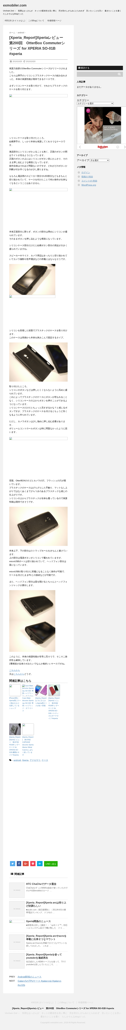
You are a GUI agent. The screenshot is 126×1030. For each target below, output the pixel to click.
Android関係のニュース (29, 976)
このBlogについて (36, 20)
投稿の (87, 176)
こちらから (14, 670)
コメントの (89, 181)
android (17, 760)
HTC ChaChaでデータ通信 (41, 884)
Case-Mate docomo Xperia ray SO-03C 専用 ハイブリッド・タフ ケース (27, 704)
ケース (45, 760)
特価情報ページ (54, 20)
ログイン (85, 172)
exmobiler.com (15, 5)
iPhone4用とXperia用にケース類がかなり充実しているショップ (15, 703)
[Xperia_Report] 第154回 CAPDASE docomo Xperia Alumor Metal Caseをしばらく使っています (27, 746)
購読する (84, 68)
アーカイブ (83, 160)
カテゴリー (83, 100)
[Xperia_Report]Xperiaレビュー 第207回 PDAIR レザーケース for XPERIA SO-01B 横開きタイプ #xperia (14, 746)
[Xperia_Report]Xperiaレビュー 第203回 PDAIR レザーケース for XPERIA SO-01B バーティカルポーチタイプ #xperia (54, 708)
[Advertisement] (35, 789)
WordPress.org (88, 185)
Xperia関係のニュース (38, 921)
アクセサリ (35, 760)
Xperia (25, 760)
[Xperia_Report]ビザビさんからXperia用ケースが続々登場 (41, 702)
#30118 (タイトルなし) (15, 20)
